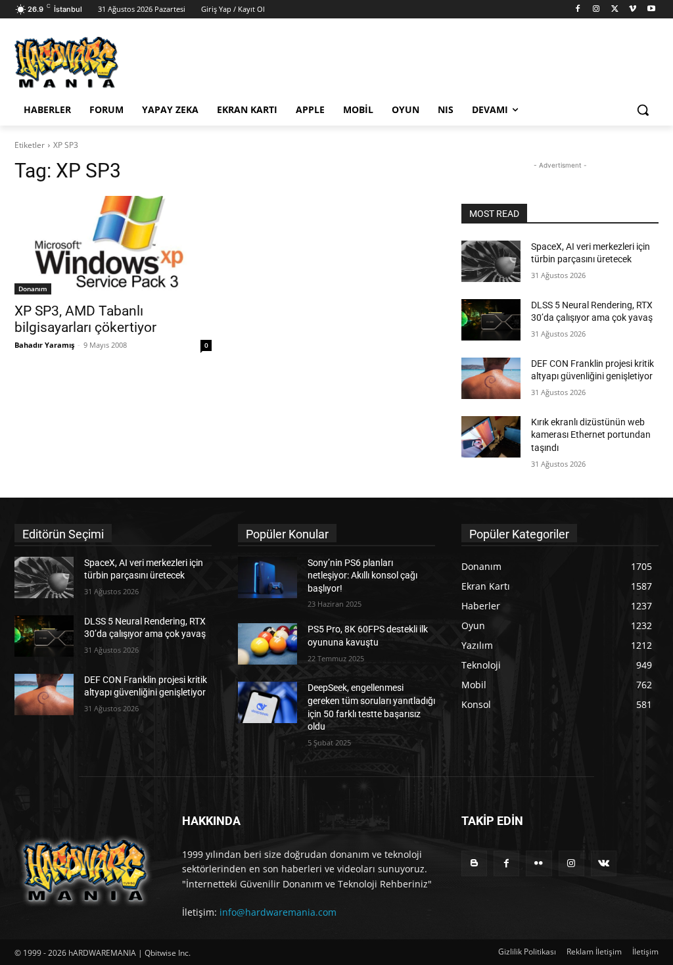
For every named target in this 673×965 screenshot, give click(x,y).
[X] (614, 9)
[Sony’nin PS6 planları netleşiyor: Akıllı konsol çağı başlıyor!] (267, 577)
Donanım (32, 288)
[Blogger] (474, 863)
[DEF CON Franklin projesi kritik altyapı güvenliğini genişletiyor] (491, 378)
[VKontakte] (603, 863)
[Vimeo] (632, 9)
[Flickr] (538, 863)
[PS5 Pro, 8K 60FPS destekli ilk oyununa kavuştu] (267, 644)
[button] (643, 110)
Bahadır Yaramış (44, 345)
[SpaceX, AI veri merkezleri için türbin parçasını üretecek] (491, 261)
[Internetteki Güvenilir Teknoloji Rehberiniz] (91, 62)
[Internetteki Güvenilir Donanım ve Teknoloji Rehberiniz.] (85, 870)
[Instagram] (596, 9)
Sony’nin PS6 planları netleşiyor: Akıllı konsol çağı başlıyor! (362, 575)
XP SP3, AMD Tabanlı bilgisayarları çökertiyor (85, 319)
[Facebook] (578, 9)
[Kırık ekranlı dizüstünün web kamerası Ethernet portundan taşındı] (491, 437)
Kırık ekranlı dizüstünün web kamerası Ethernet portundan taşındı (591, 435)
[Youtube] (651, 9)
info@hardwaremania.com (278, 912)
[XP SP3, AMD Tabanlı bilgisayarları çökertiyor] (113, 245)
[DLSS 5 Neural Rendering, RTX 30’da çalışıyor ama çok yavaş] (491, 320)
